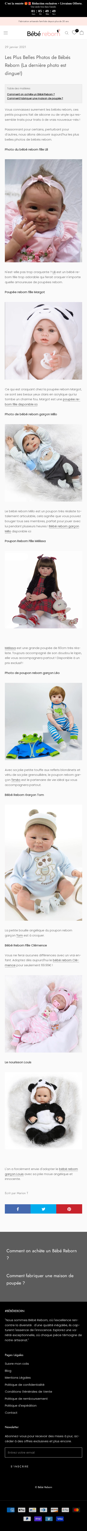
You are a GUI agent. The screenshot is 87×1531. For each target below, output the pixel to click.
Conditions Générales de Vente (28, 1391)
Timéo (15, 780)
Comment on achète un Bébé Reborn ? (31, 94)
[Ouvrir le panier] (81, 33)
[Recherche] (67, 32)
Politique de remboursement (26, 1398)
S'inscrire (20, 1466)
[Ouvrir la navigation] (6, 32)
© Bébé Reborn (43, 1487)
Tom (19, 935)
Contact (11, 1412)
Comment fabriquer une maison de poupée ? (35, 98)
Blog (8, 1371)
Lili (54, 272)
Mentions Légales (18, 1377)
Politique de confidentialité (25, 1385)
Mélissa (10, 648)
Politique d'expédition (21, 1405)
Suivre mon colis (17, 1363)
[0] (74, 33)
